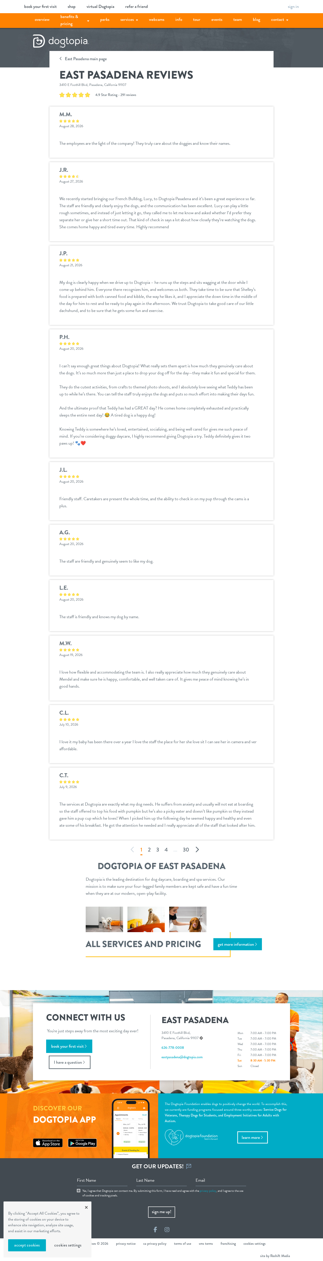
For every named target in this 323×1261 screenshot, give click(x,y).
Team (237, 19)
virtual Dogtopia (100, 6)
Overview (42, 19)
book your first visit (40, 6)
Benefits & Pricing (69, 20)
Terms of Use (182, 1243)
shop (72, 6)
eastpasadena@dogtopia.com (182, 1057)
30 (186, 849)
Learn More (251, 1137)
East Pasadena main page (85, 59)
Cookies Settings (67, 1245)
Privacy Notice (126, 1243)
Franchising (228, 1243)
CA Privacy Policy (154, 1243)
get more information (236, 944)
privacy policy (208, 1191)
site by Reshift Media (275, 1255)
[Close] (86, 1207)
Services (127, 19)
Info (178, 19)
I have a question (68, 1062)
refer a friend (136, 6)
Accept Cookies (27, 1245)
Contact (277, 19)
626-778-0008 (173, 1047)
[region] (47, 1229)
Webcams (156, 19)
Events (216, 19)
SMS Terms (206, 1243)
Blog (256, 19)
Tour (196, 19)
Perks (104, 19)
